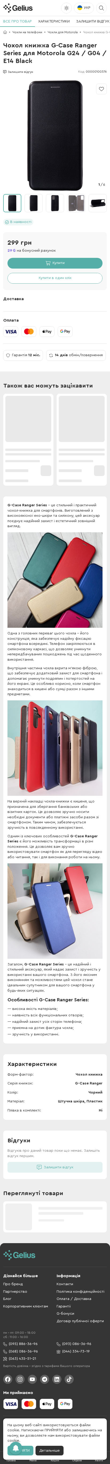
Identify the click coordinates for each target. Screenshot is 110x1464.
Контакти (65, 1284)
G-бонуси (65, 1314)
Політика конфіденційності (80, 1292)
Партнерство (15, 1292)
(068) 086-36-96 (23, 1351)
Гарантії (64, 1306)
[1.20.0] (18, 8)
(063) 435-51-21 (22, 1359)
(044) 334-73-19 (76, 1351)
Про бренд (13, 1284)
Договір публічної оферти (80, 1321)
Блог (7, 1299)
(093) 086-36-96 (76, 1344)
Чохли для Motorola (63, 32)
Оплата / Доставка (74, 1299)
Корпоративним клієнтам (25, 1306)
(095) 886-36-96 (23, 1344)
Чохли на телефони (27, 32)
